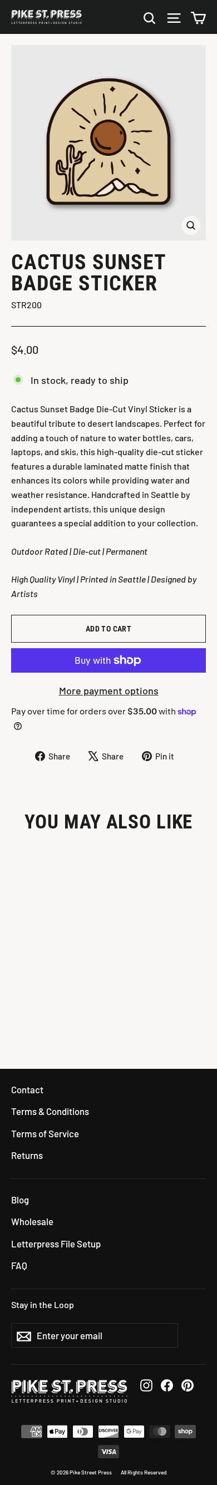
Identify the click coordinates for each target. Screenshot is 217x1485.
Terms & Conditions (50, 1111)
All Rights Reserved (144, 1472)
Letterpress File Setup (56, 1243)
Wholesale (32, 1221)
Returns (27, 1155)
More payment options (109, 690)
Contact (27, 1089)
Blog (20, 1199)
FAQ (19, 1265)
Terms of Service (45, 1133)
